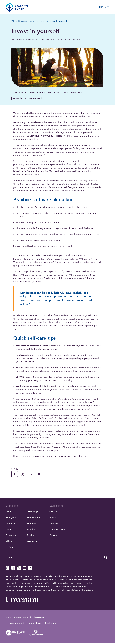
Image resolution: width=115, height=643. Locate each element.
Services (53, 523)
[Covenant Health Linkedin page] (30, 568)
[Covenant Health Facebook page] (13, 568)
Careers (53, 535)
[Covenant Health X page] (19, 568)
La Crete (10, 547)
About (52, 517)
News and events (58, 529)
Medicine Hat (34, 517)
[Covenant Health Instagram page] (7, 568)
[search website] (105, 557)
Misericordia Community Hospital (30, 171)
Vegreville (32, 541)
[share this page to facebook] (15, 474)
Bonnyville (11, 517)
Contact (53, 511)
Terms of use (34, 623)
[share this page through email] (39, 474)
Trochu (30, 535)
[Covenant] (22, 599)
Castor (9, 529)
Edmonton (11, 535)
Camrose (10, 523)
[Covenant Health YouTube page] (24, 568)
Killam (9, 541)
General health (35, 98)
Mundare (31, 523)
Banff (8, 511)
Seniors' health (19, 98)
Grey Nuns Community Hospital (45, 135)
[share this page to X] (23, 474)
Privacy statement (15, 623)
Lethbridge (32, 511)
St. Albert (31, 529)
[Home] (17, 7)
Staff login (50, 623)
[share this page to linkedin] (31, 474)
